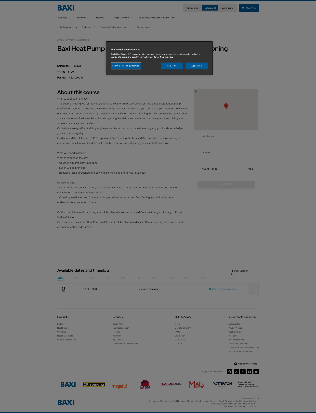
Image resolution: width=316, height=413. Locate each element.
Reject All (172, 66)
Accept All (196, 66)
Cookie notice (166, 57)
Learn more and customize (125, 66)
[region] (159, 58)
